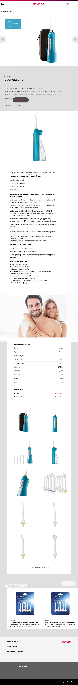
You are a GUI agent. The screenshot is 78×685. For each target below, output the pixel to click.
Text (40, 671)
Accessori (8, 105)
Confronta (8, 70)
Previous (3, 39)
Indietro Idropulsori (8, 11)
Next (75, 39)
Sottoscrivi (38, 675)
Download (18, 105)
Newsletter (23, 667)
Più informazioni (24, 624)
